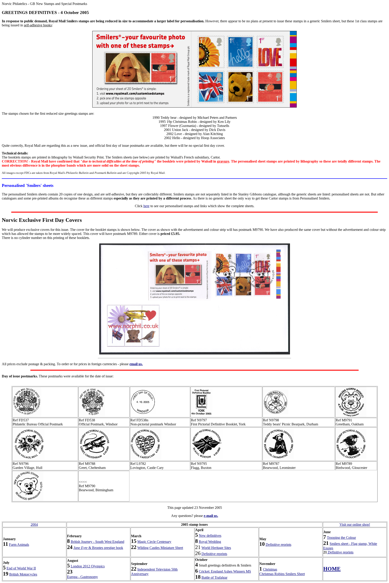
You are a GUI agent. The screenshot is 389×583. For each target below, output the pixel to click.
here (146, 206)
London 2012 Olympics (88, 566)
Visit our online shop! (354, 524)
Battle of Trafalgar (214, 577)
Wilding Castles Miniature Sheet (160, 548)
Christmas (270, 569)
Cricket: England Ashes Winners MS (225, 571)
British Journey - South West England (97, 542)
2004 (34, 524)
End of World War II (21, 568)
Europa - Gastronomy (82, 577)
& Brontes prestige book (98, 548)
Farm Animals (19, 544)
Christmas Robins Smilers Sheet (282, 574)
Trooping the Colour (341, 537)
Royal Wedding (210, 542)
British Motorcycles (23, 574)
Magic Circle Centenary (154, 542)
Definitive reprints (214, 554)
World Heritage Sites (216, 548)
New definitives (210, 535)
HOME (332, 569)
